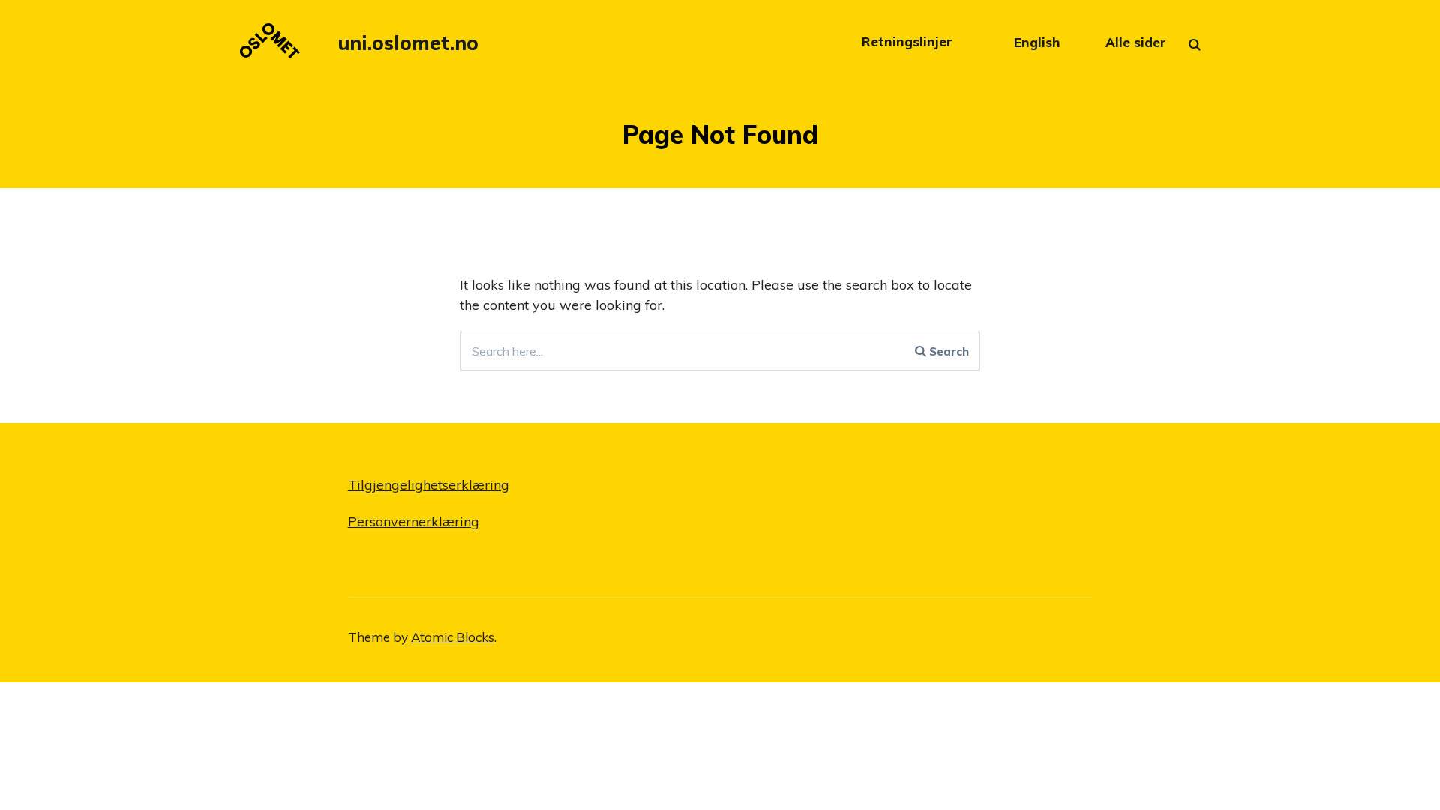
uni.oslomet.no (408, 43)
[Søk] (1207, 48)
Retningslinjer (909, 42)
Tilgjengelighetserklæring (428, 485)
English (1037, 43)
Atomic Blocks (452, 637)
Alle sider (1136, 43)
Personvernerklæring (413, 521)
